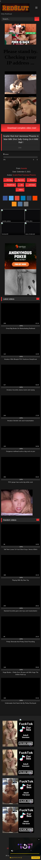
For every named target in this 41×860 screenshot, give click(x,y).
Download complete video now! (21, 128)
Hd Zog (9, 180)
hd (21, 185)
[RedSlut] (17, 8)
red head (32, 185)
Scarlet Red (17, 175)
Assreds (24, 168)
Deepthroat (11, 185)
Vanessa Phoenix (29, 175)
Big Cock (21, 180)
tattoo (21, 189)
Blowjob (32, 180)
